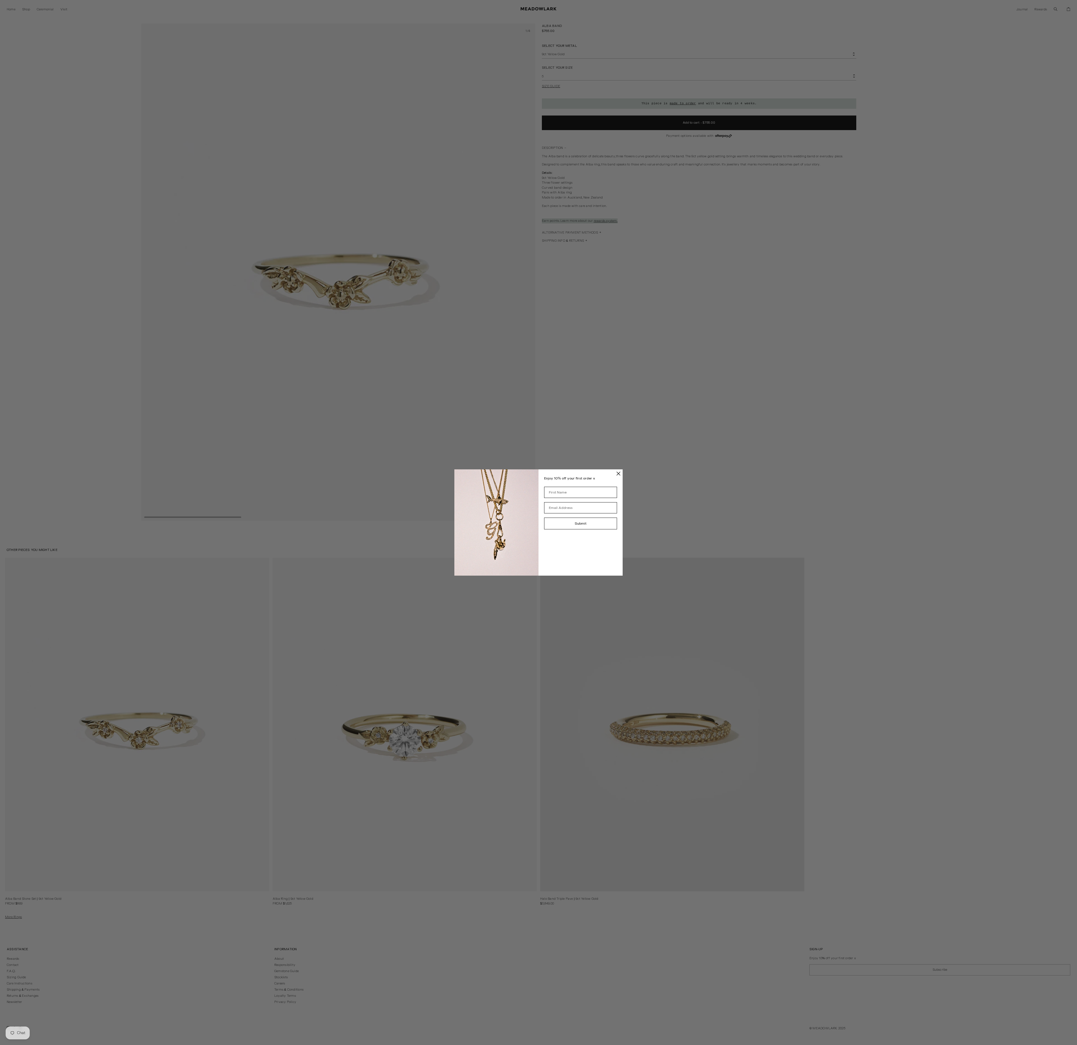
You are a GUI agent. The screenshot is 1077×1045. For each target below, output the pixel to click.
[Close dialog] (618, 473)
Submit (580, 523)
